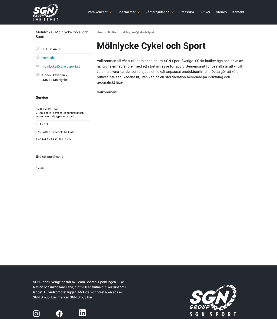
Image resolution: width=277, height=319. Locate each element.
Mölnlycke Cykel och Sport (138, 32)
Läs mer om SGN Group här (71, 297)
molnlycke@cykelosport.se (61, 66)
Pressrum (186, 12)
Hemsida (48, 57)
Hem (100, 32)
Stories (221, 12)
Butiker (205, 12)
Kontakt (238, 12)
